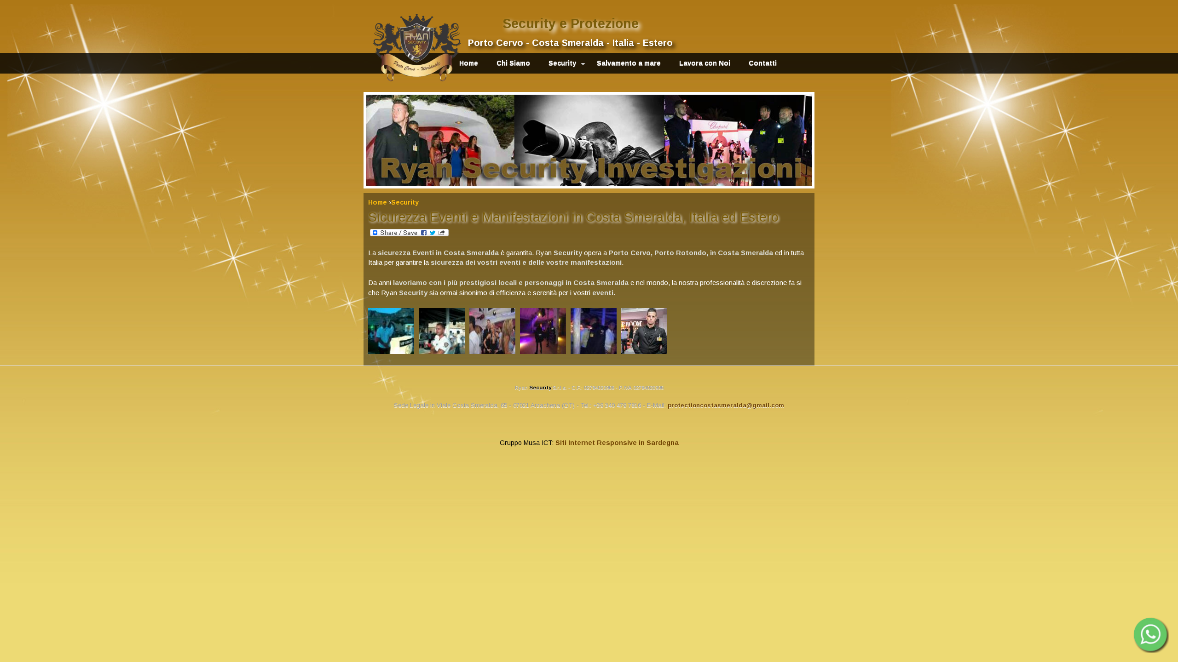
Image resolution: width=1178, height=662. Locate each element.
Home (468, 63)
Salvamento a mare (629, 63)
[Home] (417, 47)
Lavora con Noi (704, 63)
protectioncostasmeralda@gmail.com (726, 405)
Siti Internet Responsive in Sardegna (617, 442)
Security (562, 63)
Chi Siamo (513, 63)
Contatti (763, 63)
